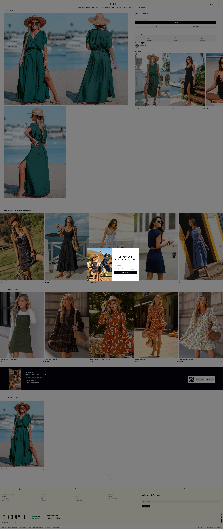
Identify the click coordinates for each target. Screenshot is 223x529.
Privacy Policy (122, 270)
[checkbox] (114, 268)
